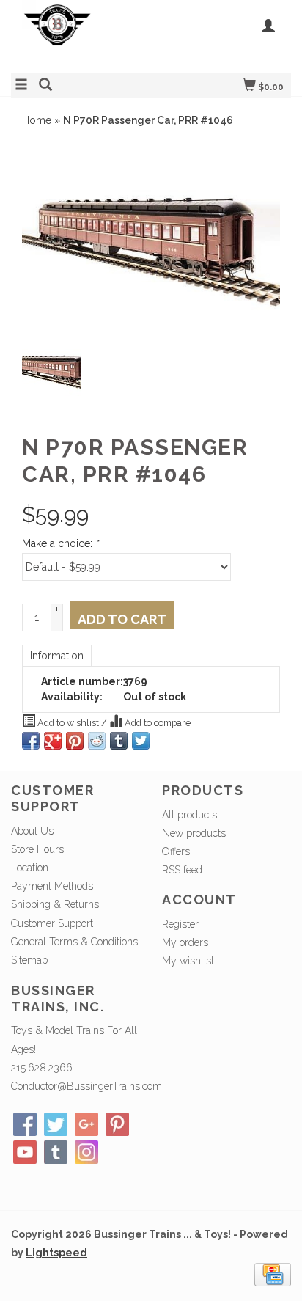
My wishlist (188, 961)
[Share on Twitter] (141, 741)
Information (57, 656)
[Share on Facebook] (31, 741)
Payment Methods (52, 886)
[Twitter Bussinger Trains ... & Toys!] (55, 1124)
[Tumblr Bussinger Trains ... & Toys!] (55, 1152)
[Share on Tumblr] (119, 741)
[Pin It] (75, 741)
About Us (32, 831)
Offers (176, 851)
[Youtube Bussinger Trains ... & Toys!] (25, 1152)
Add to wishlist (68, 722)
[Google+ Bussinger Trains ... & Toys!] (86, 1124)
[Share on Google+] (53, 741)
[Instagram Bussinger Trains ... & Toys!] (86, 1152)
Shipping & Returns (55, 904)
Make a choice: (60, 543)
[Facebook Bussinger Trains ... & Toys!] (25, 1124)
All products (189, 815)
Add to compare (156, 722)
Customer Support (52, 923)
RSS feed (182, 870)
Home (36, 120)
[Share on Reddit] (97, 741)
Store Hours (37, 849)
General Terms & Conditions (74, 942)
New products (194, 833)
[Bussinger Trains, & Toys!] (81, 35)
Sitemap (29, 960)
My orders (185, 942)
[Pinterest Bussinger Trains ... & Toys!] (117, 1124)
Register (180, 924)
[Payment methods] (272, 1273)
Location (29, 867)
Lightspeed (56, 1252)
